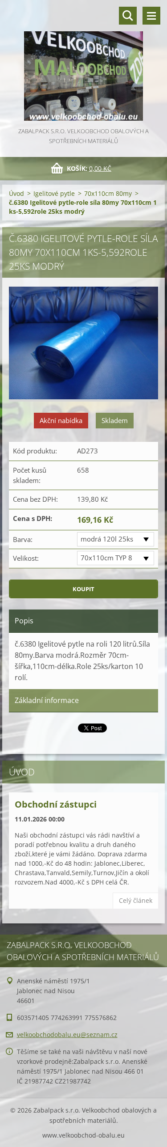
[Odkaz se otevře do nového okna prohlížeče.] (83, 344)
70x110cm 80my (108, 193)
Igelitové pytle (54, 193)
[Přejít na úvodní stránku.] (83, 63)
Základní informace (47, 700)
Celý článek (135, 900)
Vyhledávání (128, 16)
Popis (24, 621)
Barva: (23, 539)
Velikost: (26, 558)
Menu (151, 16)
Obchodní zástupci (56, 804)
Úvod (16, 193)
